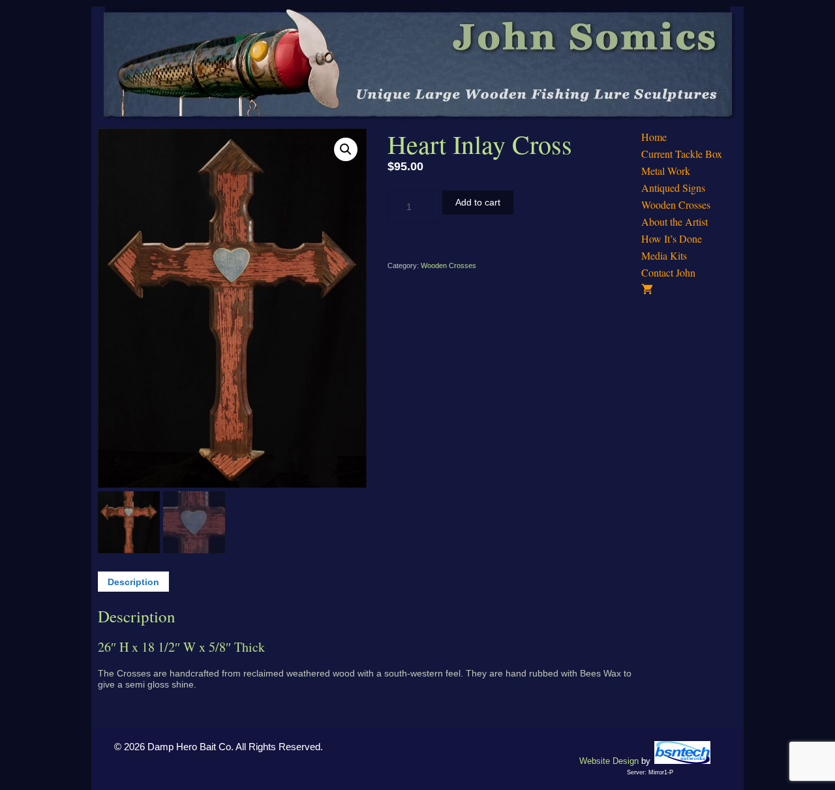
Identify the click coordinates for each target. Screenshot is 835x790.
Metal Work (665, 170)
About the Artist (674, 221)
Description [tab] (133, 582)
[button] (345, 149)
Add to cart (477, 202)
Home (654, 137)
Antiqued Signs (673, 187)
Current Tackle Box (681, 153)
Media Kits (664, 255)
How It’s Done (671, 238)
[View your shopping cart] (689, 289)
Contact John (668, 272)
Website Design (609, 761)
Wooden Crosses (448, 265)
